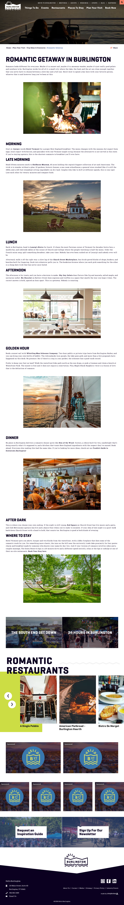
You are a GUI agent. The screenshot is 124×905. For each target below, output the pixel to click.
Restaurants (58, 7)
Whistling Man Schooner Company (42, 353)
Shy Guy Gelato (66, 275)
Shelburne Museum (40, 165)
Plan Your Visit (94, 7)
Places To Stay (76, 7)
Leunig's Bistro (36, 247)
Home (9, 48)
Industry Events (112, 888)
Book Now (110, 7)
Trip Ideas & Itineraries (37, 48)
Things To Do (32, 7)
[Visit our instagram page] (102, 881)
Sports (94, 3)
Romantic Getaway (55, 48)
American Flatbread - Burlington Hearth (72, 727)
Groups (74, 3)
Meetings (63, 3)
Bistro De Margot (109, 726)
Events (45, 7)
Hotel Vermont (32, 149)
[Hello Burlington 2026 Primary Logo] (13, 5)
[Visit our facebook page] (108, 881)
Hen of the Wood (66, 443)
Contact (75, 888)
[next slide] (12, 704)
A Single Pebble (29, 726)
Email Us (12, 896)
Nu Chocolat (26, 278)
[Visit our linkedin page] (114, 881)
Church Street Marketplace (65, 260)
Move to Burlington (47, 3)
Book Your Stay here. (37, 551)
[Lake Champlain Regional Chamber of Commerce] (76, 860)
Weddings (84, 3)
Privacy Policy (99, 888)
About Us (66, 888)
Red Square (72, 525)
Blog (103, 3)
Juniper (16, 149)
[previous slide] (8, 696)
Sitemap (89, 888)
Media (81, 888)
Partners (112, 3)
